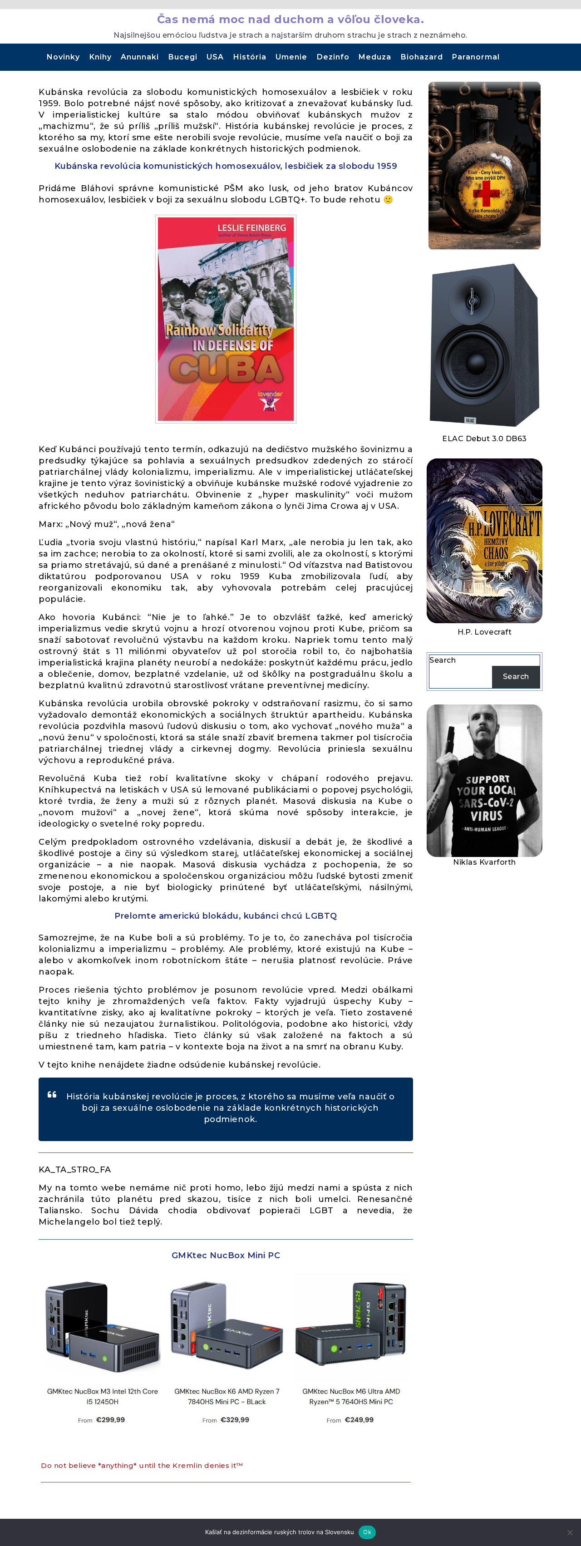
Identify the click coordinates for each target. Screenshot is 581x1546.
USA (215, 57)
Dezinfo (333, 57)
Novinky (63, 57)
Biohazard (422, 57)
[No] (569, 1532)
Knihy (100, 57)
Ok (367, 1532)
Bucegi (182, 57)
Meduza (375, 57)
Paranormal (476, 57)
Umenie (291, 57)
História (249, 57)
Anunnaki (140, 57)
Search (442, 660)
